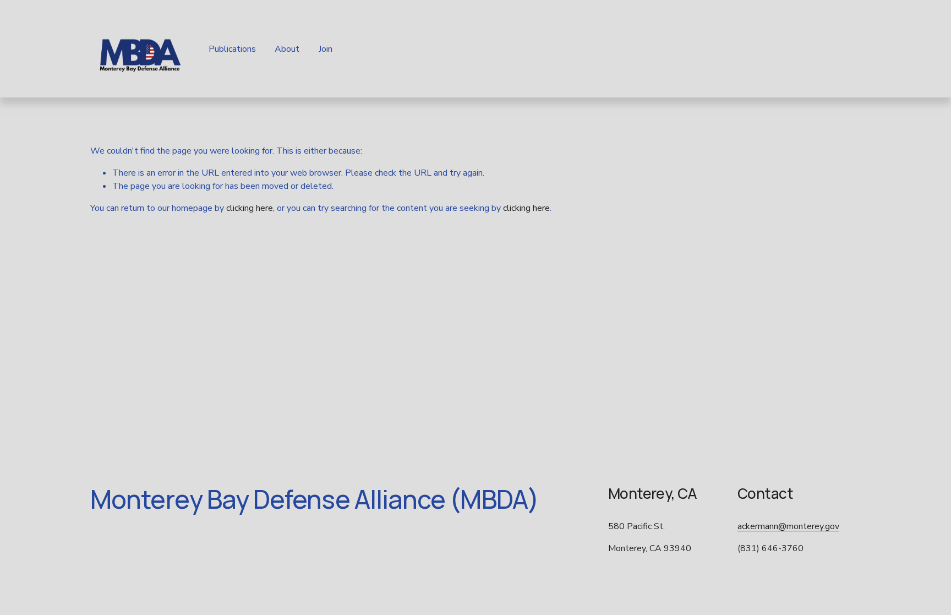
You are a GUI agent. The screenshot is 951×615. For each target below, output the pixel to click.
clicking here (249, 208)
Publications (232, 49)
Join (325, 49)
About (287, 49)
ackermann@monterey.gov (788, 526)
